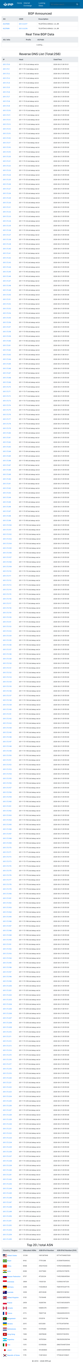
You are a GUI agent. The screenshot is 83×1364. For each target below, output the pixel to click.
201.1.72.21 (7, 161)
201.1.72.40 (7, 249)
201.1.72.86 (7, 460)
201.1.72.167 (7, 834)
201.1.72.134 (7, 682)
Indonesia (10, 1282)
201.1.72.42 (7, 258)
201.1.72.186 (7, 921)
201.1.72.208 (7, 1023)
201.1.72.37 (7, 235)
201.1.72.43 (7, 262)
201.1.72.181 (7, 898)
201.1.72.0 (6, 64)
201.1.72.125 (7, 640)
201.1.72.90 (7, 479)
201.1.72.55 (7, 318)
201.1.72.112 (7, 580)
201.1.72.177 (7, 880)
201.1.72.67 (7, 373)
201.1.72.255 (7, 1239)
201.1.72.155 (7, 778)
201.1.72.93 (7, 493)
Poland (9, 1303)
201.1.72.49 (7, 290)
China (9, 1266)
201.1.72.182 (7, 903)
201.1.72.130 (7, 663)
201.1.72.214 (7, 1050)
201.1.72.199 (7, 981)
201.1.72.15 (7, 133)
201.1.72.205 (7, 1009)
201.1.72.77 (7, 419)
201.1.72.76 (7, 414)
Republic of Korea (13, 1355)
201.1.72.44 (7, 267)
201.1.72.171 (7, 852)
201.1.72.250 (7, 1216)
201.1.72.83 (7, 447)
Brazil (9, 1261)
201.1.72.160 (7, 801)
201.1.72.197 (7, 972)
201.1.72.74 (7, 405)
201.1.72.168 (7, 838)
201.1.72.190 (7, 940)
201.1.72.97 (7, 511)
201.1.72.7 (6, 96)
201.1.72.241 (7, 1175)
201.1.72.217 (7, 1064)
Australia (10, 1292)
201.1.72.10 (7, 110)
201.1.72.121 (7, 622)
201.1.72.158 (7, 792)
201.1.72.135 (7, 686)
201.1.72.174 (7, 866)
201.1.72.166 (7, 829)
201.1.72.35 (7, 225)
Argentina (10, 1339)
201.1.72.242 (7, 1179)
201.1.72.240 (7, 1170)
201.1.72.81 (7, 437)
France (9, 1313)
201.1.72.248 (7, 1207)
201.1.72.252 (7, 1225)
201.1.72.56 (7, 322)
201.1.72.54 (7, 313)
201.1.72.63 (7, 354)
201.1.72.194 (7, 958)
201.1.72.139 (7, 705)
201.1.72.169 (7, 843)
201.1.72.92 (7, 488)
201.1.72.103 (7, 539)
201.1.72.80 (7, 433)
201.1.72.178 (7, 884)
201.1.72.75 (7, 410)
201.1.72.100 (7, 525)
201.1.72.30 (7, 202)
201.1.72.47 (7, 281)
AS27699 (6, 24)
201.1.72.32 (7, 212)
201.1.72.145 (7, 732)
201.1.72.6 (6, 92)
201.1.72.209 (7, 1027)
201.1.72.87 (7, 465)
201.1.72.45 (7, 272)
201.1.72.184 (7, 912)
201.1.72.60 (7, 341)
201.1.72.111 (7, 576)
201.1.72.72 (7, 396)
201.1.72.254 (7, 1234)
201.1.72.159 (7, 797)
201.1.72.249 (7, 1211)
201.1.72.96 (7, 507)
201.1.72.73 (7, 401)
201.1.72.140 (7, 709)
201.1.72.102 (7, 534)
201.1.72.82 (7, 442)
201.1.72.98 (7, 516)
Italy (8, 1345)
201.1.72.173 (7, 861)
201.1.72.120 (7, 617)
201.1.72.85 (7, 456)
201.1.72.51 (7, 299)
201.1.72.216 (7, 1059)
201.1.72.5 (6, 87)
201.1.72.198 (7, 976)
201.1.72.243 (7, 1184)
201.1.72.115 (7, 594)
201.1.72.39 (7, 244)
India (9, 1271)
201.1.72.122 (7, 626)
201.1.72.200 (7, 986)
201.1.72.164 (7, 820)
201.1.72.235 (7, 1147)
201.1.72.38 (7, 239)
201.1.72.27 (7, 189)
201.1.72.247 (7, 1202)
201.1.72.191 (7, 944)
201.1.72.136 (7, 691)
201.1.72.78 (7, 424)
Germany (10, 1287)
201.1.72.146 (7, 737)
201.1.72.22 (7, 166)
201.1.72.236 (7, 1152)
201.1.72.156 (7, 783)
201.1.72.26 (7, 184)
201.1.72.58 (7, 331)
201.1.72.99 (7, 520)
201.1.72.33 (7, 216)
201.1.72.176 (7, 875)
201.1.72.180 (7, 894)
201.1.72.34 (7, 221)
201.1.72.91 (7, 483)
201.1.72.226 (7, 1105)
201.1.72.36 (7, 230)
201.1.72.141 (7, 714)
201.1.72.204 (7, 1004)
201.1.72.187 (7, 926)
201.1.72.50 (7, 295)
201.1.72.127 (7, 649)
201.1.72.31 (7, 207)
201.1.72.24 (7, 175)
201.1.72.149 (7, 751)
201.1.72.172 (7, 857)
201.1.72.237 (7, 1156)
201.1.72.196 (7, 967)
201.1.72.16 (7, 138)
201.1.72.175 (7, 870)
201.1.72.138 (7, 700)
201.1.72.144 (7, 728)
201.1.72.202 (7, 995)
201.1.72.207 (7, 1018)
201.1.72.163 (7, 815)
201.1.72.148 (7, 746)
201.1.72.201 (7, 990)
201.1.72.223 (7, 1092)
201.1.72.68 (7, 378)
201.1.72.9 (6, 106)
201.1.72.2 (6, 73)
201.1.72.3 (6, 78)
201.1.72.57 (7, 327)
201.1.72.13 (7, 124)
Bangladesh (11, 1318)
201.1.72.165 (7, 824)
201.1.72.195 (7, 963)
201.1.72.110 (7, 571)
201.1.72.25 (7, 179)
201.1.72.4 (6, 83)
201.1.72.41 (7, 253)
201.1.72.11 (6, 115)
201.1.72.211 (7, 1036)
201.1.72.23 (7, 170)
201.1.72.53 (7, 308)
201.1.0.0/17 (23, 24)
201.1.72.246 (7, 1198)
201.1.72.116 (7, 599)
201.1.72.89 (7, 474)
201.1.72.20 (7, 156)
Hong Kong (11, 1334)
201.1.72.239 (7, 1165)
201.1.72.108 (7, 562)
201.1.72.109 (7, 566)
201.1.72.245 (7, 1193)
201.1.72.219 (7, 1073)
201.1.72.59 (7, 336)
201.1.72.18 (7, 147)
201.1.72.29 (7, 198)
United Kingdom (13, 1297)
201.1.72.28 (7, 193)
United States (12, 1255)
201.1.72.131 (7, 668)
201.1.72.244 (7, 1188)
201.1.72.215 (7, 1055)
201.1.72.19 (7, 152)
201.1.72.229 (7, 1119)
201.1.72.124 (7, 636)
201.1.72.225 (7, 1101)
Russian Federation (14, 1276)
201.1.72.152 (7, 765)
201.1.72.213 (7, 1046)
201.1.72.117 (7, 603)
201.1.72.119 (7, 612)
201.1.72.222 (7, 1087)
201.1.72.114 (7, 589)
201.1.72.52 (7, 304)
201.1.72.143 (7, 723)
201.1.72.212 (7, 1041)
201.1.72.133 (7, 677)
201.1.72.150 (7, 755)
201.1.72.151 (7, 760)
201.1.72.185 (7, 917)
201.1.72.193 (7, 953)
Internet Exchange (28, 4)
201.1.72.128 (7, 654)
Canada (10, 1308)
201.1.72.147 (7, 741)
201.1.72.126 (7, 645)
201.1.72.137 (7, 695)
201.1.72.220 (7, 1078)
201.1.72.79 (7, 428)
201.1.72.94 (7, 497)
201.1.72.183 (7, 907)
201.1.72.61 (7, 345)
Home (19, 3)
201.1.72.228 (7, 1115)
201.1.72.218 (7, 1069)
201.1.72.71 (7, 391)
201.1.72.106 (7, 553)
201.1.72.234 (7, 1142)
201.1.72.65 (7, 364)
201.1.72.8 (6, 101)
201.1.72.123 (7, 631)
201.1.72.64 (7, 359)
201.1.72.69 (7, 382)
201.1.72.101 (7, 530)
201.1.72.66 (7, 368)
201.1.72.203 (7, 999)
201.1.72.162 (7, 811)
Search (77, 4)
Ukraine (10, 1324)
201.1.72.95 (7, 502)
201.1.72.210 (7, 1032)
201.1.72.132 (7, 672)
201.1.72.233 (7, 1138)
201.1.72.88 (7, 470)
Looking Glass (42, 4)
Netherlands (11, 1329)
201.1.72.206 (7, 1013)
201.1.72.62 (7, 350)
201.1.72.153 (7, 769)
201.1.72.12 (6, 120)
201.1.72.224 (7, 1096)
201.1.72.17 (6, 143)
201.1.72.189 (7, 935)
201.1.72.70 (7, 387)
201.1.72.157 (7, 788)
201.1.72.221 (7, 1082)
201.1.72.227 (7, 1110)
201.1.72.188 (7, 930)
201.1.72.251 (7, 1221)
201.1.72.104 (7, 543)
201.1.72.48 (7, 285)
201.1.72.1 (6, 69)
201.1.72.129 (7, 659)
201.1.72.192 (7, 949)
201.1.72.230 (7, 1124)
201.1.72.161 (7, 806)
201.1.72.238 (7, 1161)
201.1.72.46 (7, 276)
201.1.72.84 (7, 451)
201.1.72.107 (7, 557)
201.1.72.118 (7, 608)
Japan (9, 1350)
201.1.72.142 (7, 718)
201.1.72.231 (7, 1128)
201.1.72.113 (7, 585)
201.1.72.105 (7, 548)
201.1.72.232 (7, 1133)
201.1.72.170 (7, 847)
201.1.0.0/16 (23, 28)
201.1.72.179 (7, 889)
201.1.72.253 (7, 1230)
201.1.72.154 (7, 774)
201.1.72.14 (7, 129)
